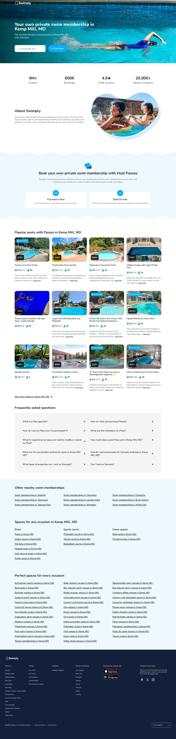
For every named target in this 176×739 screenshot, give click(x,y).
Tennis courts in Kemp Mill (77, 539)
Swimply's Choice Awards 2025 (15, 691)
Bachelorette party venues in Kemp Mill (132, 583)
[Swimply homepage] (88, 3)
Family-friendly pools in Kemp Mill (129, 612)
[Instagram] (153, 679)
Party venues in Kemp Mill (125, 621)
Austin (78, 684)
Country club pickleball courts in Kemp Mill (134, 597)
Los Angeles (80, 670)
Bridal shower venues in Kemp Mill (81, 592)
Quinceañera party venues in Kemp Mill (35, 636)
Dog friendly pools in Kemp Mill (31, 612)
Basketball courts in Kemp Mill (79, 543)
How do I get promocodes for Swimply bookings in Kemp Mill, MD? (119, 454)
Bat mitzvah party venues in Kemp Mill (132, 587)
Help (6, 701)
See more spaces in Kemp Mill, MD (32, 396)
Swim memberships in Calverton (80, 495)
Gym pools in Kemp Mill (76, 616)
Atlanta (78, 681)
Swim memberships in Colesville (128, 495)
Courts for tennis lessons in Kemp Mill (34, 607)
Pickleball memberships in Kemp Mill (131, 626)
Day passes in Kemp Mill (76, 607)
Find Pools (59, 48)
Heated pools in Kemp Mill (28, 548)
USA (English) (157, 725)
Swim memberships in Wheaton (80, 504)
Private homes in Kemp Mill (126, 539)
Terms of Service (39, 725)
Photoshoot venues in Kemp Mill (31, 626)
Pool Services (9, 694)
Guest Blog (8, 684)
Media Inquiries (10, 677)
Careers (7, 670)
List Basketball (33, 681)
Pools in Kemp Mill (24, 534)
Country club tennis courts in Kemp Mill (83, 602)
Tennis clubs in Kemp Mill (125, 636)
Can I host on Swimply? (102, 464)
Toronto (78, 694)
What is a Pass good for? (35, 421)
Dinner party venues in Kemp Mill (129, 607)
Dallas (78, 691)
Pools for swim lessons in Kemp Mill (130, 631)
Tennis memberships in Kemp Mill (32, 641)
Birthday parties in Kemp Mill (30, 592)
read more (37, 281)
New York (79, 674)
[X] (147, 679)
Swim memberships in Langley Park (82, 500)
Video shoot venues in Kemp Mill (80, 641)
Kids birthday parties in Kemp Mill (129, 616)
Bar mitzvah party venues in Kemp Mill (83, 587)
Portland (78, 677)
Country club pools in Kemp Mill (31, 602)
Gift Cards (8, 681)
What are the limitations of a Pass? (108, 430)
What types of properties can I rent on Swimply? (47, 464)
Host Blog (8, 688)
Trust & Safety (10, 705)
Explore (7, 712)
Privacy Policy (52, 725)
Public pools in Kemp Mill (28, 558)
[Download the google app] (111, 677)
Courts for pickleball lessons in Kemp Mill (133, 602)
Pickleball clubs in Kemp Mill (78, 626)
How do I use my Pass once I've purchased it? (45, 430)
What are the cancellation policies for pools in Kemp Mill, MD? (52, 454)
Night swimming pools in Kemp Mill (82, 621)
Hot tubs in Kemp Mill (26, 543)
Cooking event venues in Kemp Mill (32, 597)
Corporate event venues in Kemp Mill (82, 597)
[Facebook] (142, 679)
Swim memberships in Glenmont (31, 500)
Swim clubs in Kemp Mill (76, 636)
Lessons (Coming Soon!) (13, 698)
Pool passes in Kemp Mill (76, 631)
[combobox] (30, 48)
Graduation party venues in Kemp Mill (34, 616)
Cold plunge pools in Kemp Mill (31, 553)
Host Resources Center (36, 684)
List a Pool (32, 670)
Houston (78, 688)
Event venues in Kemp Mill (77, 612)
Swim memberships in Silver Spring (130, 500)
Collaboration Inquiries (12, 708)
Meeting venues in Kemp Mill (29, 621)
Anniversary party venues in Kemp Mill (34, 583)
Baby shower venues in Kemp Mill (81, 583)
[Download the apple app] (111, 671)
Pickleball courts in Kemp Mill (79, 534)
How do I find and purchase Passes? (109, 421)
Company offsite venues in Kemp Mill (131, 592)
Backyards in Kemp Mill (124, 534)
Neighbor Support (58, 670)
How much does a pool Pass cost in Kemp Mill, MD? (116, 439)
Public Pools (9, 715)
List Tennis (32, 674)
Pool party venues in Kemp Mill (30, 631)
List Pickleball (33, 677)
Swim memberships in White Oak (129, 504)
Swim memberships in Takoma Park (33, 504)
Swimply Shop (9, 674)
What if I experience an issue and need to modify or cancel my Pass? (52, 441)
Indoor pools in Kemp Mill (28, 539)
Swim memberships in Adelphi (30, 495)
